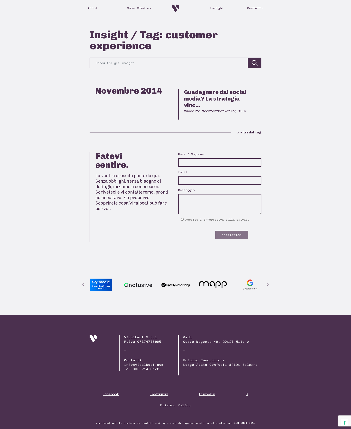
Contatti (255, 8)
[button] (83, 285)
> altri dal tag (249, 132)
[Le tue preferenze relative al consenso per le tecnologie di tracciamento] (344, 422)
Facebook (111, 394)
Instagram (159, 394)
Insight (217, 8)
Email (182, 172)
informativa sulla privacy (226, 219)
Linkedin (207, 394)
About (93, 8)
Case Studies (139, 8)
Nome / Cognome (191, 154)
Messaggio (186, 190)
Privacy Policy (175, 405)
